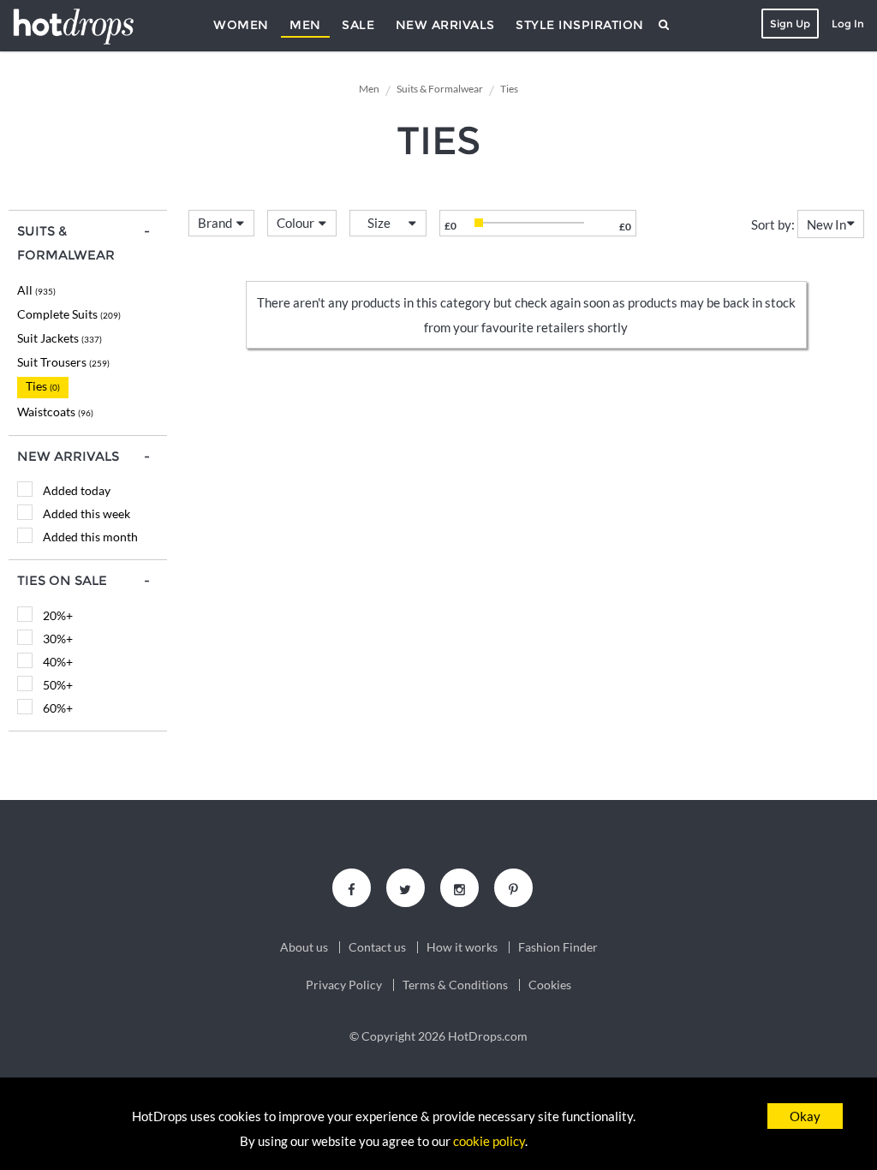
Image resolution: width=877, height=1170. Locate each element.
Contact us (377, 947)
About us (304, 947)
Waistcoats (55, 411)
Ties (43, 386)
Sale (358, 25)
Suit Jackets (59, 338)
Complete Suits (69, 314)
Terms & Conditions (455, 985)
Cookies (549, 985)
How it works (462, 947)
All (36, 290)
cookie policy (489, 1141)
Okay (805, 1116)
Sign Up (790, 23)
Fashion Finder (558, 947)
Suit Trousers (63, 362)
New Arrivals (445, 25)
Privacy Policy (344, 985)
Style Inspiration (580, 25)
